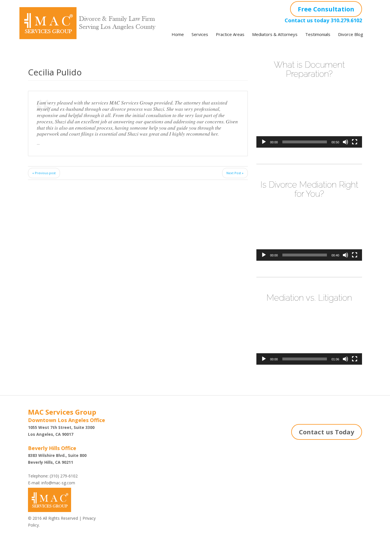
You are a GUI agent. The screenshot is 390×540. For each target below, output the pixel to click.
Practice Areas (230, 34)
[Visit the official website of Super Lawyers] (139, 447)
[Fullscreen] (354, 142)
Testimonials (317, 34)
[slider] (304, 141)
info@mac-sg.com (58, 482)
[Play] (264, 142)
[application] (309, 118)
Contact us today (307, 20)
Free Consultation (326, 9)
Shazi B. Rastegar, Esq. (139, 436)
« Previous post (44, 173)
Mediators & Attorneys (274, 34)
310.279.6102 (346, 20)
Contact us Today (326, 431)
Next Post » (235, 173)
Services (200, 34)
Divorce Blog (350, 34)
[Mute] (345, 142)
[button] (309, 118)
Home (178, 34)
